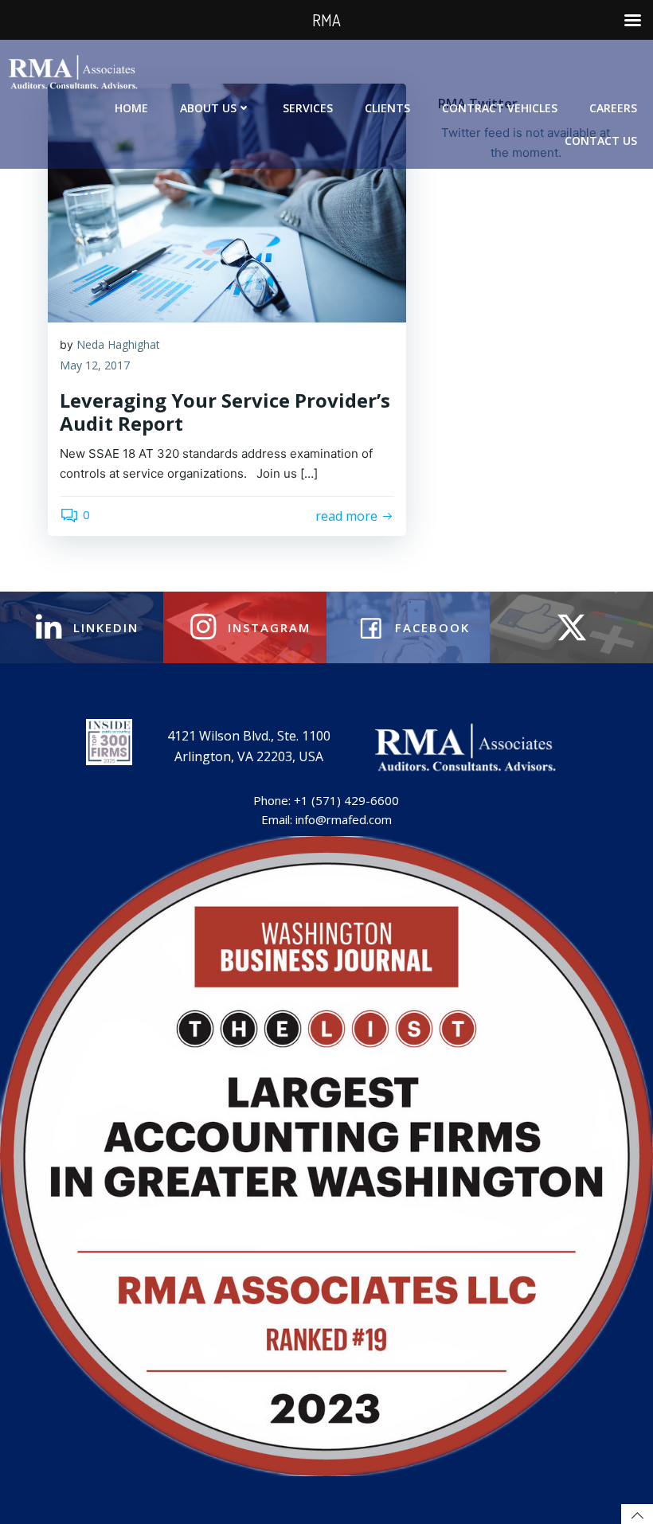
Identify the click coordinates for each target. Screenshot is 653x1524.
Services (308, 107)
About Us (208, 107)
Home (131, 107)
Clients (387, 107)
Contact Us (601, 140)
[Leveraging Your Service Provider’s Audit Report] (227, 201)
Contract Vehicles (499, 107)
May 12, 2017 (95, 365)
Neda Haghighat (118, 344)
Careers (613, 107)
